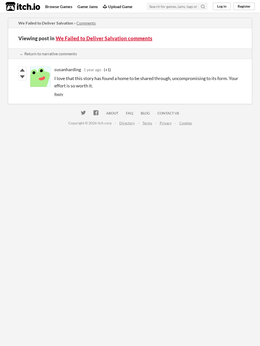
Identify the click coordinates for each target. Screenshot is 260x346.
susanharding (67, 69)
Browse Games (58, 6)
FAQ (129, 113)
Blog (145, 113)
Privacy (166, 123)
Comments (86, 23)
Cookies (185, 123)
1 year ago (92, 69)
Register (244, 6)
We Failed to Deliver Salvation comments (104, 38)
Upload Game (120, 6)
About (112, 113)
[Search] (203, 6)
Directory (127, 123)
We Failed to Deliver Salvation (45, 23)
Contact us (168, 113)
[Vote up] (22, 70)
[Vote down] (22, 76)
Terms (147, 123)
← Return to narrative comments (48, 53)
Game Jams (87, 6)
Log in (221, 6)
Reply (58, 94)
